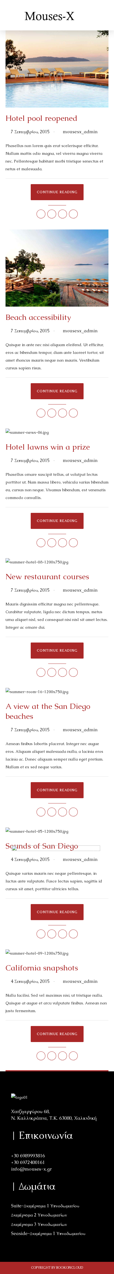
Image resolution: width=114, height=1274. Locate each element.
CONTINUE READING (57, 192)
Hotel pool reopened (41, 118)
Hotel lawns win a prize (48, 447)
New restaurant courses (47, 576)
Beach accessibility (38, 317)
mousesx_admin (80, 132)
